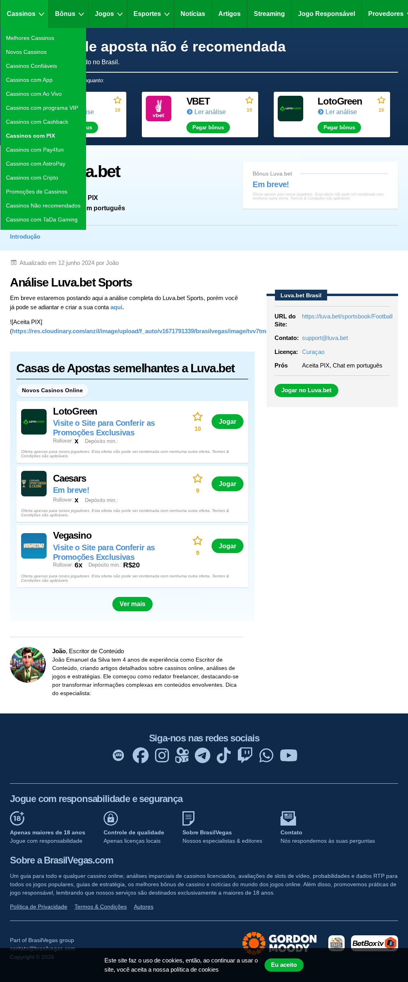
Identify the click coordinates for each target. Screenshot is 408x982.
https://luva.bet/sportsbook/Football (347, 316)
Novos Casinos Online (52, 390)
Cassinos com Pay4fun (35, 149)
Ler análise (210, 112)
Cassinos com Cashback (37, 122)
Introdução (25, 236)
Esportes (147, 13)
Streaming (269, 13)
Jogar (227, 421)
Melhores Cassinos (30, 38)
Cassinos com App (29, 80)
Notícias (192, 13)
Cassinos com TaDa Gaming (42, 219)
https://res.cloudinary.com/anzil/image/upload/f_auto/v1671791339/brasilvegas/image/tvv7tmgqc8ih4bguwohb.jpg (168, 331)
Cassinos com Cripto (32, 177)
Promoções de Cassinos (36, 191)
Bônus (65, 13)
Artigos (229, 13)
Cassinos (21, 13)
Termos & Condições (101, 906)
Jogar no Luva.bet (306, 390)
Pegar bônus (208, 127)
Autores (143, 906)
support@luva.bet (325, 337)
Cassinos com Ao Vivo (34, 94)
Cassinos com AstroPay (35, 163)
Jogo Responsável (326, 13)
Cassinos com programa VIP (42, 108)
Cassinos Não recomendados (43, 205)
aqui (116, 307)
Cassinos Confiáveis (31, 66)
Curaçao (313, 351)
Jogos (104, 13)
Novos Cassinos (26, 52)
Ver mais (132, 604)
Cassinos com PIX (30, 135)
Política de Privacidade (38, 906)
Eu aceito (284, 965)
